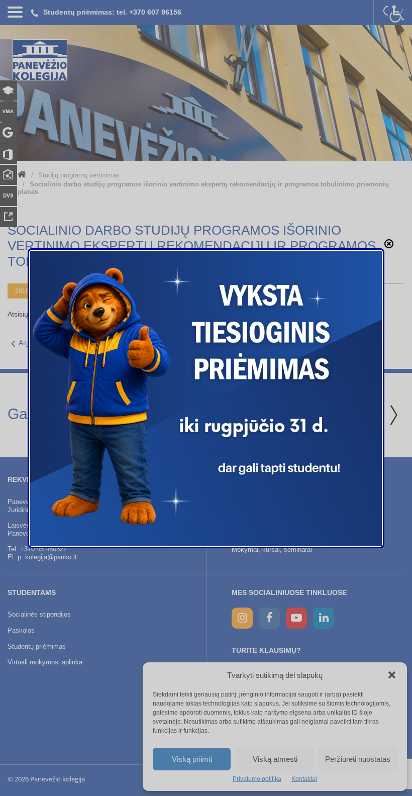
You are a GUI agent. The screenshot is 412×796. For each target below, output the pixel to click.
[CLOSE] (389, 244)
